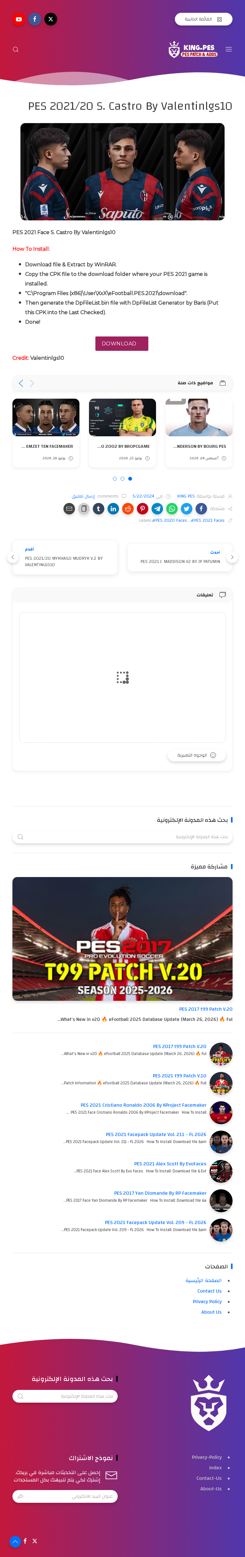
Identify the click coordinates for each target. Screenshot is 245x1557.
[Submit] (20, 1496)
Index (215, 1467)
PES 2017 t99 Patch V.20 (206, 1009)
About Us (211, 1312)
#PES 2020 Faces (169, 520)
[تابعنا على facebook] (34, 19)
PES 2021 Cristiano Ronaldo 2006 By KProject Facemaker (143, 1105)
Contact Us (209, 1291)
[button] (201, 508)
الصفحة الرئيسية (203, 1280)
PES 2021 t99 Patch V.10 (179, 1076)
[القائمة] (229, 49)
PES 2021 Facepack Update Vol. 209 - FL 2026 (155, 1222)
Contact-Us (209, 1478)
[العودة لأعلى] (15, 1541)
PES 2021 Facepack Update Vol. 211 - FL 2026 (156, 1134)
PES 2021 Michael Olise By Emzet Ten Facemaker (98, 446)
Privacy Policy (207, 1301)
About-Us (211, 1489)
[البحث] (15, 49)
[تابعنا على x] (50, 19)
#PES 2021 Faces (208, 520)
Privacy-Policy (207, 1457)
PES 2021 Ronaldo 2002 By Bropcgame (183, 446)
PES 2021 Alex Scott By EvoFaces (170, 1164)
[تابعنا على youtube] (18, 19)
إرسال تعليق (84, 496)
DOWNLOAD (119, 344)
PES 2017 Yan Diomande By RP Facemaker (160, 1193)
